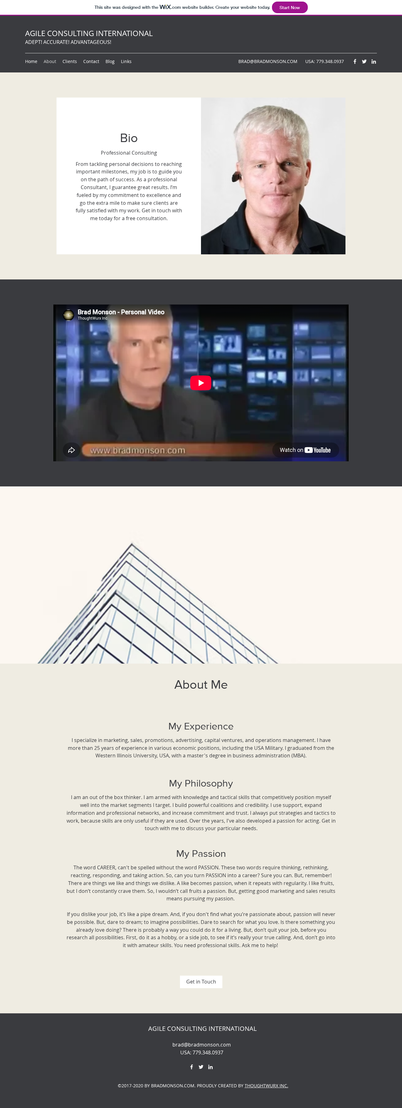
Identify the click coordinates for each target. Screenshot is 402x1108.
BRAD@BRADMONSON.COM (267, 61)
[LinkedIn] (374, 61)
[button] (201, 982)
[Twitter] (364, 61)
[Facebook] (355, 61)
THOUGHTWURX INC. (266, 1086)
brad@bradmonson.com (201, 1044)
